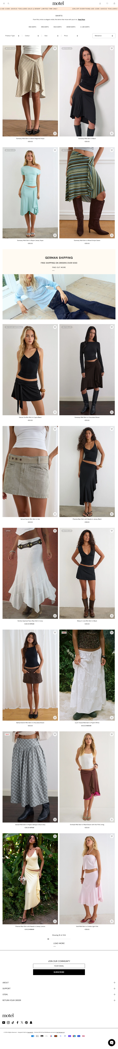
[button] (55, 48)
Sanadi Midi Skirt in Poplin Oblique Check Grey (30, 825)
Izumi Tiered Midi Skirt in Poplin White (87, 723)
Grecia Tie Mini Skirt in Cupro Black (30, 417)
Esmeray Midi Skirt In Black (87, 138)
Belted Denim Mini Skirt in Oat (30, 519)
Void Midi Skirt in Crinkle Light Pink (87, 926)
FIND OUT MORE (59, 267)
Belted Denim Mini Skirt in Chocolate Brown (30, 723)
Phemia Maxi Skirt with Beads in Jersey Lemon (30, 926)
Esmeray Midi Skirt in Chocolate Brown (87, 417)
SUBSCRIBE (59, 972)
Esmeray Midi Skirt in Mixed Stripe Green (87, 240)
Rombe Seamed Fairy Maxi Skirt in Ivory (30, 621)
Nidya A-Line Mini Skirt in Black (87, 621)
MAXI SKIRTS (58, 27)
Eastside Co (30, 1032)
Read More (81, 19)
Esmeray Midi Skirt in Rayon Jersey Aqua (30, 240)
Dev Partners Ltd (60, 1032)
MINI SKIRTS (45, 27)
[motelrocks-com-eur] (58, 3)
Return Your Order (12, 1000)
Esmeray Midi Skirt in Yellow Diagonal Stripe (30, 138)
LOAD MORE (59, 943)
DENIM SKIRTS (70, 27)
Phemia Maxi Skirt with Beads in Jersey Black (87, 519)
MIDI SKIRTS (32, 27)
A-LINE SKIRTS (84, 27)
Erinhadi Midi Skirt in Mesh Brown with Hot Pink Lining (87, 825)
